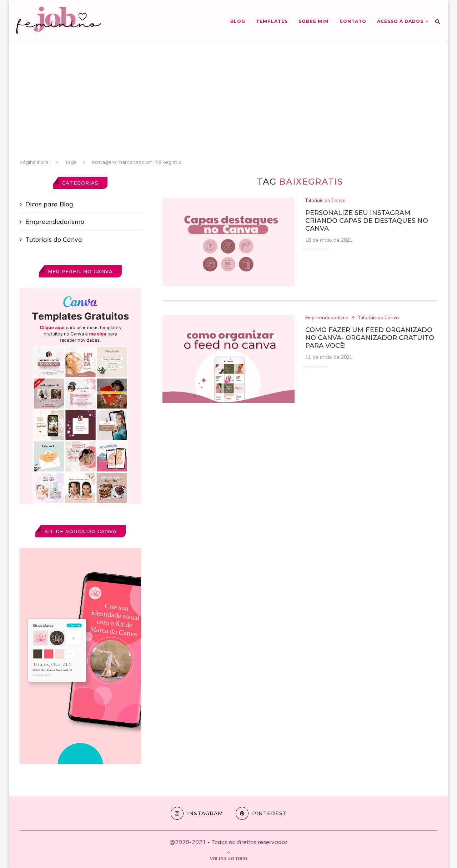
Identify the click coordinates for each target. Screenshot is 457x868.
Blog (237, 21)
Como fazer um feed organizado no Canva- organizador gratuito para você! (369, 338)
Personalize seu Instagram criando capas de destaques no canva (366, 220)
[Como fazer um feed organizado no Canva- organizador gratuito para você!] (228, 359)
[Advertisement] (228, 104)
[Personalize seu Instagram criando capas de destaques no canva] (228, 242)
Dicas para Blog (49, 204)
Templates (272, 21)
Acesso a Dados (400, 21)
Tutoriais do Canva (325, 200)
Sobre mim (313, 21)
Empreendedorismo (326, 317)
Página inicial (35, 162)
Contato (353, 21)
